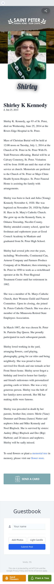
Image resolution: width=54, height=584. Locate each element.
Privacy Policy (18, 570)
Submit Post (27, 546)
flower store (37, 458)
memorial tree (39, 453)
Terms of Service (35, 570)
